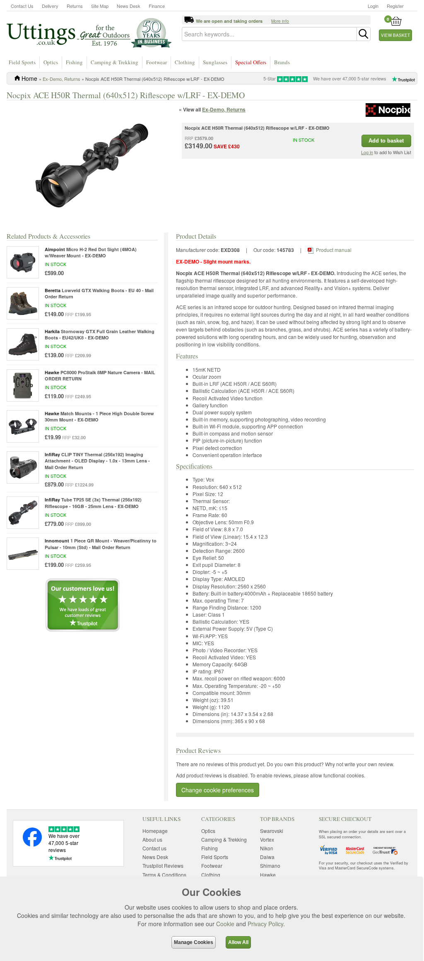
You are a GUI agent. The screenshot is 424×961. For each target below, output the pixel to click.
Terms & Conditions (164, 874)
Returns (75, 5)
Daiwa (267, 856)
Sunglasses (215, 62)
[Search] (364, 34)
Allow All (238, 942)
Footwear (156, 62)
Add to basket (386, 141)
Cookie (225, 924)
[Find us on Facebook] (32, 844)
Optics (50, 62)
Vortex (267, 839)
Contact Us (22, 5)
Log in (367, 152)
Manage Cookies (193, 942)
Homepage (155, 830)
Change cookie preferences (217, 790)
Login (373, 5)
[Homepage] (89, 32)
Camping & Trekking (114, 62)
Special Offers (250, 62)
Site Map (99, 5)
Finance (157, 5)
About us (152, 839)
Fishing (74, 62)
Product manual (334, 249)
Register (395, 5)
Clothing (185, 62)
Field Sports (22, 62)
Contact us (154, 848)
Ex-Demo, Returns (61, 78)
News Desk (128, 5)
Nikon (266, 848)
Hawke (268, 874)
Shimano (270, 865)
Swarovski (271, 830)
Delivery (50, 5)
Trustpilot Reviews (162, 865)
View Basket (395, 35)
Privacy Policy (265, 924)
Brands (282, 62)
